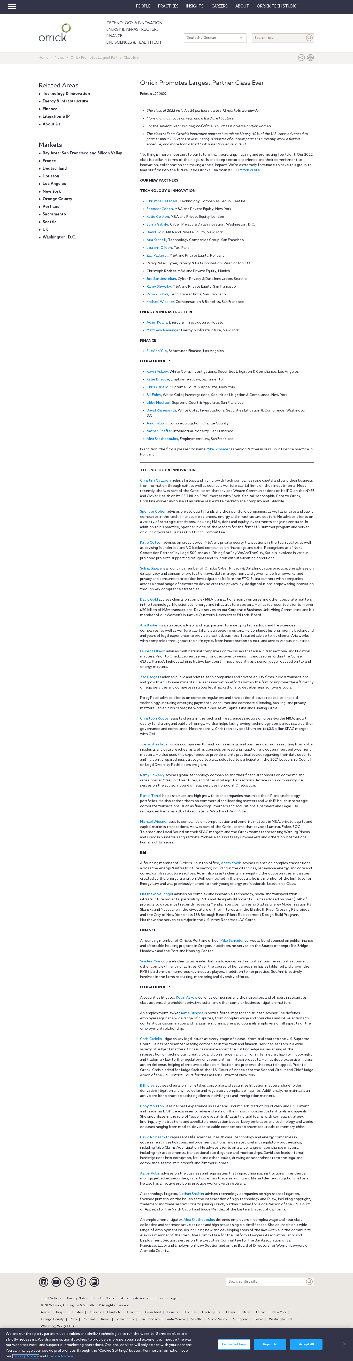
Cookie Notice (104, 1298)
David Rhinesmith (161, 410)
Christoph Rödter (155, 718)
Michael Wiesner (160, 302)
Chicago (133, 1312)
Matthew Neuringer (163, 330)
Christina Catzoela (162, 201)
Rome (105, 1319)
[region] (176, 1344)
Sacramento (54, 214)
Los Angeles (54, 184)
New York (52, 191)
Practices (168, 6)
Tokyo (258, 1319)
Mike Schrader (218, 449)
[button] (301, 59)
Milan (246, 1312)
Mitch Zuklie (250, 170)
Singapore (240, 1319)
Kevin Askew (157, 372)
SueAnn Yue (157, 351)
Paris (73, 1319)
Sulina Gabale (157, 224)
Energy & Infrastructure (132, 29)
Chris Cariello (157, 387)
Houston (51, 176)
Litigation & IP (56, 116)
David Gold (155, 232)
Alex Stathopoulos (162, 439)
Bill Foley (154, 395)
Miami (230, 1312)
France (49, 161)
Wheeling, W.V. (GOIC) (57, 1326)
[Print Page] (310, 59)
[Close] (344, 1344)
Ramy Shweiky (159, 287)
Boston (77, 1312)
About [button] (242, 6)
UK (45, 229)
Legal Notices (51, 1298)
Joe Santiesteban (161, 279)
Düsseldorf (153, 1312)
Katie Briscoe (158, 379)
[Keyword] (309, 1282)
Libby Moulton (158, 403)
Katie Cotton (158, 217)
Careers (219, 6)
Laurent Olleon (159, 248)
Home (43, 58)
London (190, 1312)
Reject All (270, 1344)
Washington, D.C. (59, 237)
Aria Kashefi (156, 240)
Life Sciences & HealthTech (133, 42)
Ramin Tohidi (157, 294)
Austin (45, 1312)
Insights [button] (195, 6)
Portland (51, 207)
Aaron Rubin (157, 423)
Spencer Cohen (160, 209)
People (143, 6)
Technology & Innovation (134, 23)
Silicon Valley (217, 1319)
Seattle (50, 222)
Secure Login (168, 1298)
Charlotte (114, 1312)
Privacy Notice (77, 1298)
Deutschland (55, 168)
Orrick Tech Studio (277, 6)
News (59, 58)
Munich (261, 1312)
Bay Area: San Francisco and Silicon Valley (82, 153)
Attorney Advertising (136, 1298)
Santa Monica (175, 1319)
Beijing (61, 1312)
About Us (51, 124)
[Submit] (309, 38)
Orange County (57, 199)
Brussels (95, 1312)
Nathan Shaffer (159, 431)
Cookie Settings (234, 1344)
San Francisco (149, 1319)
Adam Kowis (157, 322)
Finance (114, 36)
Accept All (306, 1344)
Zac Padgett (157, 255)
